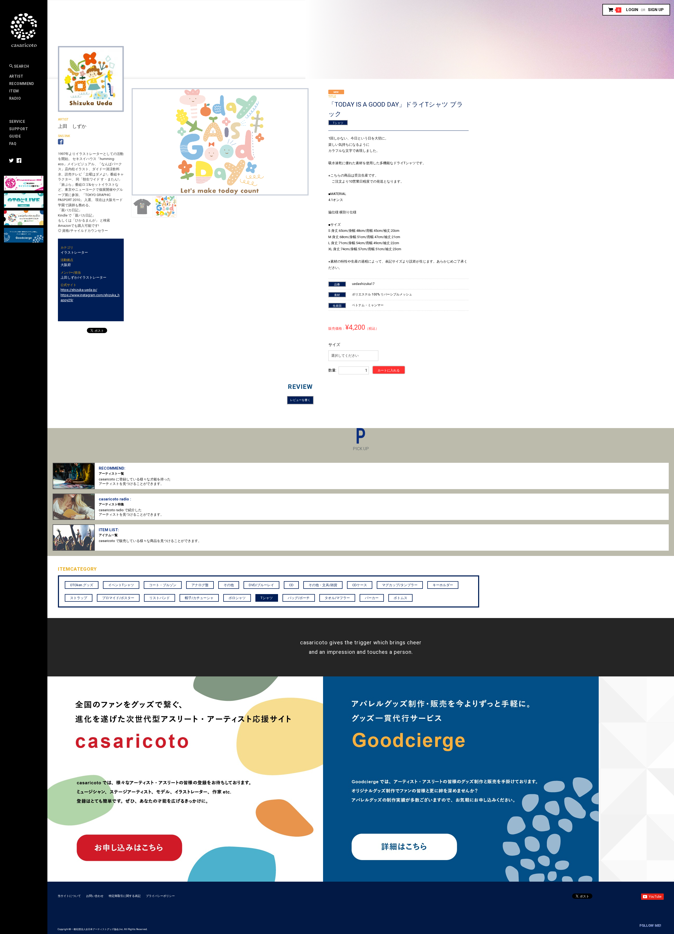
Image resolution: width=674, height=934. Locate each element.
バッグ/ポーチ (299, 598)
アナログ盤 (200, 585)
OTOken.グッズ (81, 585)
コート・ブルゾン (162, 585)
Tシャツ (338, 123)
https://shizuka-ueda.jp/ (79, 290)
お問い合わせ (94, 896)
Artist (16, 76)
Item (14, 91)
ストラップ (78, 598)
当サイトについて (69, 896)
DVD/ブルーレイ (261, 585)
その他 (229, 585)
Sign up (656, 9)
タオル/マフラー (337, 598)
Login (632, 9)
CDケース (359, 585)
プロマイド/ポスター (118, 598)
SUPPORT (18, 129)
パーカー (372, 598)
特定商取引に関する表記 (125, 896)
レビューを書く (300, 400)
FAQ (12, 144)
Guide (15, 136)
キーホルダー (443, 585)
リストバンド (159, 598)
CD (291, 585)
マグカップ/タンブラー (400, 585)
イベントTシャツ (121, 585)
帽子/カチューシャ (199, 598)
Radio (15, 98)
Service (17, 121)
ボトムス (400, 598)
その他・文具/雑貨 (323, 585)
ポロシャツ (237, 598)
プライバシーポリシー (160, 896)
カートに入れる (389, 370)
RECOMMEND (21, 84)
